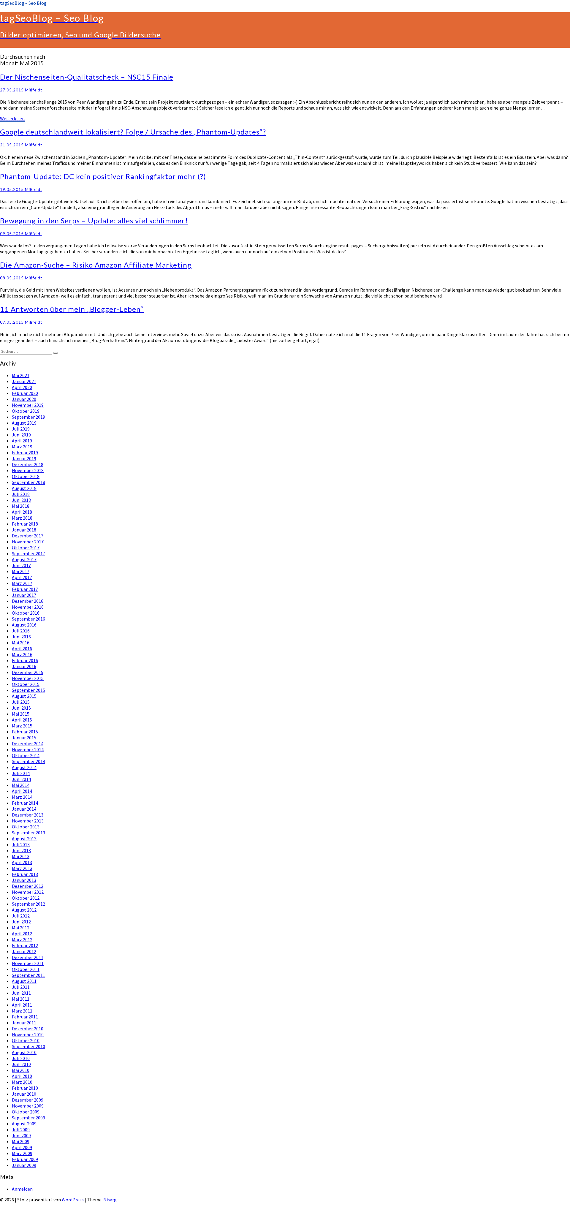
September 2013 (28, 833)
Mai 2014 (20, 785)
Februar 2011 (25, 1017)
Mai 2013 (20, 856)
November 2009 (28, 1106)
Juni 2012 (21, 922)
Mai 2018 (20, 506)
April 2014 (22, 791)
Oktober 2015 (25, 684)
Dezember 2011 (27, 957)
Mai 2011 (20, 999)
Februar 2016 (25, 660)
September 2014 (28, 761)
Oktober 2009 (25, 1112)
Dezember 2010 (27, 1029)
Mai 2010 (20, 1070)
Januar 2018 (24, 530)
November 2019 (28, 405)
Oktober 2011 (25, 969)
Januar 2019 (24, 458)
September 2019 (28, 417)
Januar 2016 (24, 666)
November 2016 (28, 607)
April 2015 (22, 720)
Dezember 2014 (27, 743)
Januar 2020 (24, 399)
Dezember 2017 (27, 536)
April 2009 (22, 1147)
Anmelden (22, 1189)
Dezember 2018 (27, 464)
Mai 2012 (20, 928)
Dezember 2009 (27, 1100)
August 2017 (24, 559)
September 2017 (28, 553)
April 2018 (22, 512)
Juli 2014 (21, 773)
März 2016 (22, 654)
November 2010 (28, 1034)
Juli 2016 (21, 631)
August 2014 (24, 767)
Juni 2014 (21, 779)
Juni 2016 (21, 637)
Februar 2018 (25, 524)
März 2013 (22, 868)
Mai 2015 (20, 714)
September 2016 (28, 619)
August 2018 (24, 488)
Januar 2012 (24, 951)
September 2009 (28, 1118)
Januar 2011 (24, 1023)
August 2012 (24, 910)
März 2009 (22, 1153)
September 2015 (28, 690)
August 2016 (24, 625)
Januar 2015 (24, 738)
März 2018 (22, 518)
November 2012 (28, 892)
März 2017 (22, 583)
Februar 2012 (25, 945)
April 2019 (22, 441)
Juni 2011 (21, 993)
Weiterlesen (12, 118)
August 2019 (24, 423)
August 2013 (24, 838)
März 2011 (22, 1011)
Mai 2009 (20, 1141)
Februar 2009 (25, 1159)
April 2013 (22, 862)
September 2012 (28, 904)
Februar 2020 (25, 393)
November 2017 (28, 542)
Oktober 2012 (25, 898)
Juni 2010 (21, 1064)
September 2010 (28, 1046)
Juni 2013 (21, 850)
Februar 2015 (25, 732)
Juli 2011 (21, 987)
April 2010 (22, 1076)
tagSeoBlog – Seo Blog (23, 3)
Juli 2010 (21, 1058)
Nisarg (110, 1200)
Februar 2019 (25, 452)
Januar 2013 (24, 880)
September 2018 (28, 482)
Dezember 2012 (27, 886)
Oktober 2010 (25, 1040)
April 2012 (22, 934)
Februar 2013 (25, 874)
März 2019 (22, 447)
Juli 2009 (21, 1129)
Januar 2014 (24, 809)
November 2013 (28, 821)
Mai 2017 (20, 571)
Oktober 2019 (25, 411)
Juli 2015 (21, 702)
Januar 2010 (24, 1094)
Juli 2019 (21, 429)
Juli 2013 (21, 844)
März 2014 (22, 797)
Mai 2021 (20, 375)
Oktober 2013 (25, 827)
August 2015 (24, 696)
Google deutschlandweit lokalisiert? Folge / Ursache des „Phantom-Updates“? (133, 131)
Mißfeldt (33, 90)
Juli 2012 (21, 916)
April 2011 (22, 1005)
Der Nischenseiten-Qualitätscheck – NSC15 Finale (86, 76)
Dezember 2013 (27, 815)
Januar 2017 (24, 595)
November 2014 (28, 749)
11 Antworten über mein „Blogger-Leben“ (72, 309)
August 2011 (24, 981)
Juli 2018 (21, 494)
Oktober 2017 (25, 547)
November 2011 (28, 963)
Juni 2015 (21, 708)
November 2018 (28, 470)
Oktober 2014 (25, 755)
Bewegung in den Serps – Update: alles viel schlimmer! (94, 220)
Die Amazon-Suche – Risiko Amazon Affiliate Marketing (95, 264)
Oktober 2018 (25, 476)
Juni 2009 (21, 1135)
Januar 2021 (24, 381)
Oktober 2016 (25, 613)
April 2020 (22, 387)
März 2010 (22, 1082)
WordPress (73, 1200)
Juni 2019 (21, 435)
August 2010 (24, 1052)
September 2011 (28, 975)
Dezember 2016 (27, 601)
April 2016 (22, 648)
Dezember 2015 (27, 672)
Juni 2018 (21, 500)
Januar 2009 (24, 1165)
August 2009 (24, 1124)
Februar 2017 (25, 589)
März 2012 (22, 939)
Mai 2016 (20, 643)
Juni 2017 (21, 565)
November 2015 (28, 678)
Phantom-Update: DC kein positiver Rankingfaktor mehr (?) (103, 176)
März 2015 (22, 726)
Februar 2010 (25, 1088)
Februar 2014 (25, 803)
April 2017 (22, 577)
